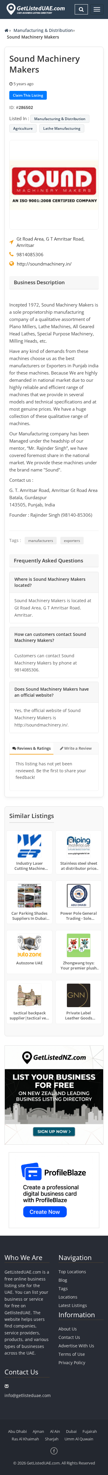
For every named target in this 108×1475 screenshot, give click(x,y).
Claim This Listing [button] (28, 95)
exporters (72, 540)
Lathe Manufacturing (61, 128)
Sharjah (51, 1439)
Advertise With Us (76, 1346)
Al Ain (55, 1431)
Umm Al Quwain (78, 1439)
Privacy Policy (71, 1362)
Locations (67, 1297)
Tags (63, 1288)
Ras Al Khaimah (25, 1439)
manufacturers (40, 540)
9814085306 (30, 254)
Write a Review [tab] (77, 748)
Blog (62, 1280)
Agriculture (23, 128)
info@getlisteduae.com (27, 1395)
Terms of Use (71, 1354)
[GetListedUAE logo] (35, 9)
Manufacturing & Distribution (43, 30)
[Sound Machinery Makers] (54, 184)
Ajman (38, 1431)
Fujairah (89, 1431)
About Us (67, 1329)
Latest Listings (72, 1305)
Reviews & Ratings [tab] (33, 748)
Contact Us (69, 1337)
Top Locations (72, 1271)
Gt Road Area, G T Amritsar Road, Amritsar (50, 242)
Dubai (71, 1431)
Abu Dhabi (17, 1431)
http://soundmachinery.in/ (44, 264)
